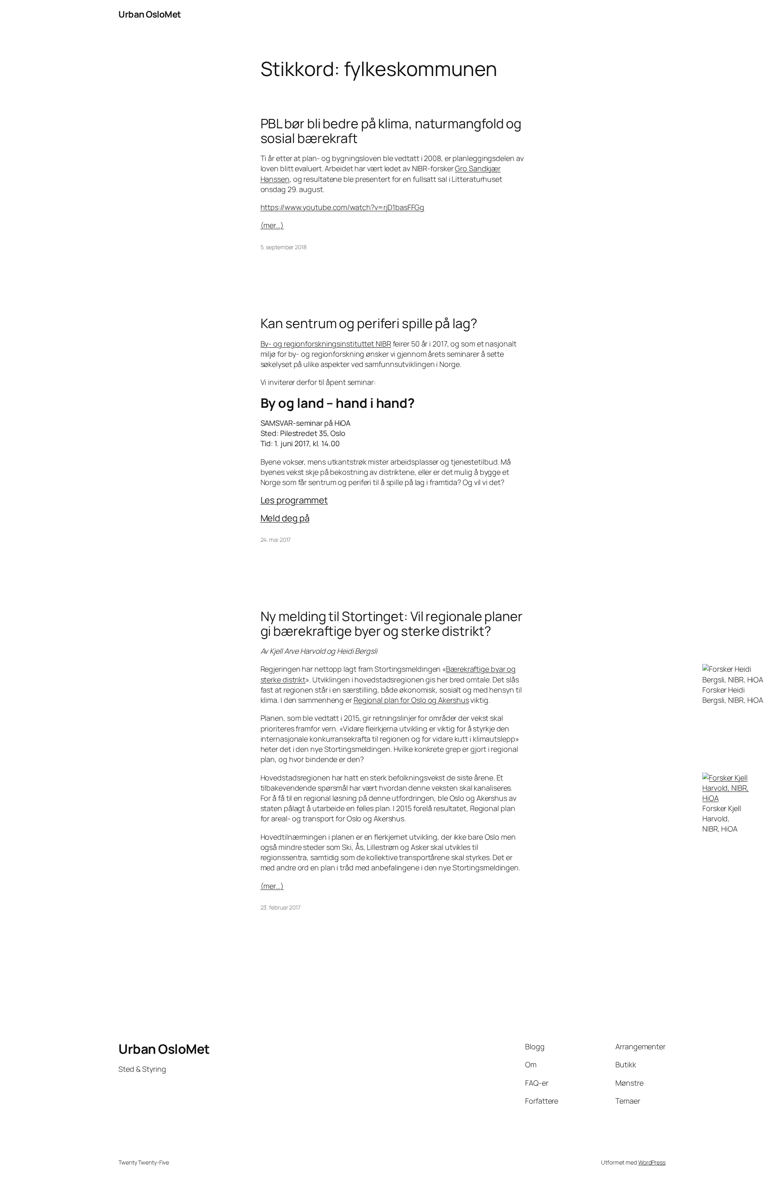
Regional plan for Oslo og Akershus (411, 700)
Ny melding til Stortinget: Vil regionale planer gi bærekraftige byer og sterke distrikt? (392, 623)
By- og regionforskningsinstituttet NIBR (326, 344)
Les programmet (294, 500)
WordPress (652, 1162)
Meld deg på (285, 518)
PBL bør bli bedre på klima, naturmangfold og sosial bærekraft (391, 130)
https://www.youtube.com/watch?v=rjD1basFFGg (343, 207)
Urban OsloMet (149, 14)
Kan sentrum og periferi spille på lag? (369, 323)
